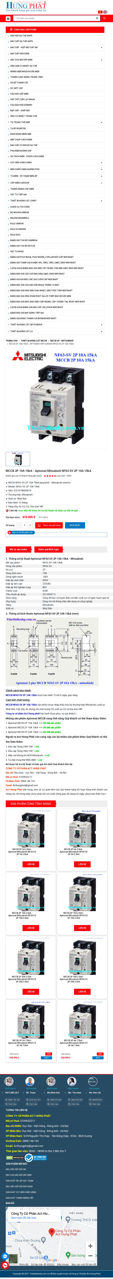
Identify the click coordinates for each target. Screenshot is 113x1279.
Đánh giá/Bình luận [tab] (48, 549)
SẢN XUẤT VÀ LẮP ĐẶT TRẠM (19, 1181)
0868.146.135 (13, 1100)
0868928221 (97, 1100)
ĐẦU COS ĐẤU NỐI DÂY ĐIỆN (18, 1175)
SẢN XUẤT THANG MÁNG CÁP (20, 1198)
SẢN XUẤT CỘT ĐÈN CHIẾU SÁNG (21, 1192)
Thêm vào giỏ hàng (51, 525)
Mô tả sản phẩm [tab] (18, 549)
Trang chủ (12, 341)
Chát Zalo (12, 1104)
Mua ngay (75, 525)
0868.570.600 (55, 1100)
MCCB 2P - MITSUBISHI (61, 341)
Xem (46, 1058)
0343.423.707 (34, 1100)
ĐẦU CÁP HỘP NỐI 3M (16, 1169)
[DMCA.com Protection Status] (15, 1157)
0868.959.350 (76, 1100)
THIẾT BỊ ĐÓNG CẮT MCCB (34, 341)
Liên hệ (31, 864)
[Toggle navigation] (8, 18)
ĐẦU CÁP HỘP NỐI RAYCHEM (19, 1186)
